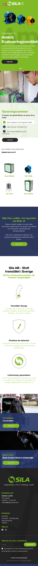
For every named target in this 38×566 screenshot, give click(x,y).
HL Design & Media (25, 561)
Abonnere (30, 544)
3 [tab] (21, 68)
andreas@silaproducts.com (10, 502)
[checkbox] (2, 548)
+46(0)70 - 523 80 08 (9, 500)
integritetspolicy (22, 558)
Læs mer (10, 62)
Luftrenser (5, 516)
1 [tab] (16, 68)
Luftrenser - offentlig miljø (10, 518)
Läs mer (10, 140)
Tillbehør (4, 523)
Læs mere (19, 244)
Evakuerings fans (7, 520)
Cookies (13, 558)
